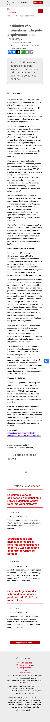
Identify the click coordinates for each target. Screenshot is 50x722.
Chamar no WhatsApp (26, 665)
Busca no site (25, 672)
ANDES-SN (38, 2)
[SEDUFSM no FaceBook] (8, 5)
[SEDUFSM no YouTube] (18, 5)
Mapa (25, 670)
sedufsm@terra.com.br (25, 668)
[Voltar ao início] (13, 11)
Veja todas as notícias (25, 642)
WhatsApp (24, 2)
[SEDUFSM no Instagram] (15, 5)
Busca (12, 2)
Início (9, 16)
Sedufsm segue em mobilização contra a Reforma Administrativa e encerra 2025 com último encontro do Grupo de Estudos (23, 546)
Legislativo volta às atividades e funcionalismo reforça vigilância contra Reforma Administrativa (24, 499)
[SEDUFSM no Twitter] (12, 5)
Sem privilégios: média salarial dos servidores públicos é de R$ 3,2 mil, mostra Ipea (22, 595)
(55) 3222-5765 (26, 663)
